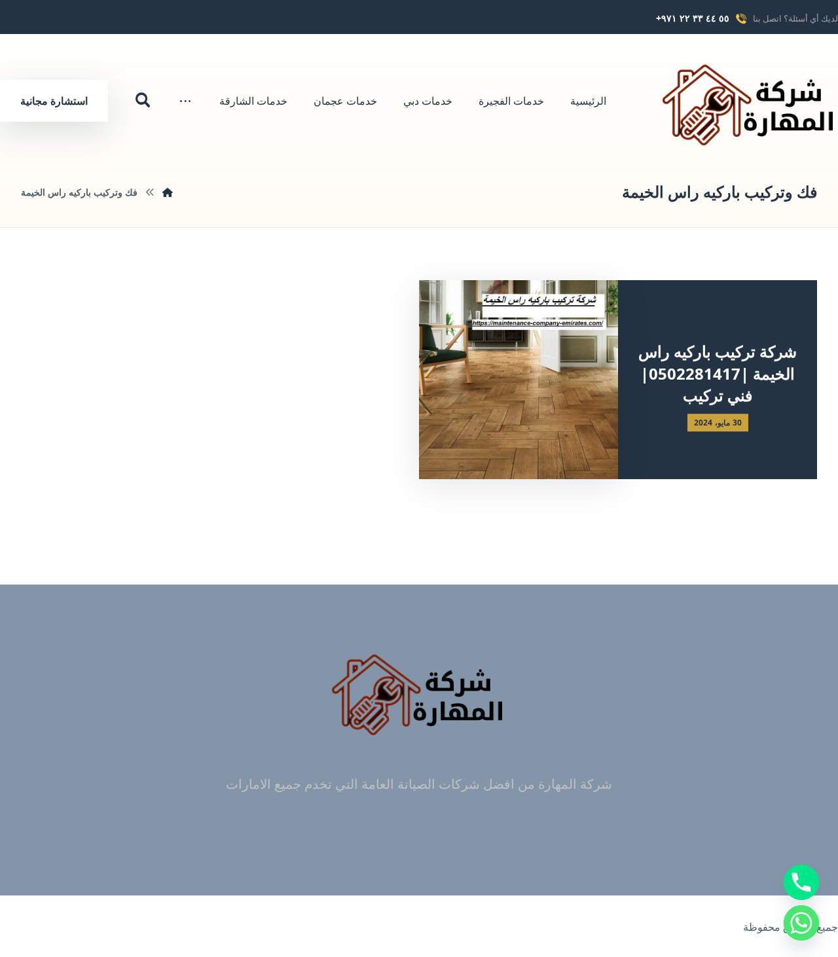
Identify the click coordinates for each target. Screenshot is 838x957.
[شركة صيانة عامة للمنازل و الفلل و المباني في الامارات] (749, 104)
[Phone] (801, 882)
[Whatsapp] (801, 923)
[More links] (185, 100)
